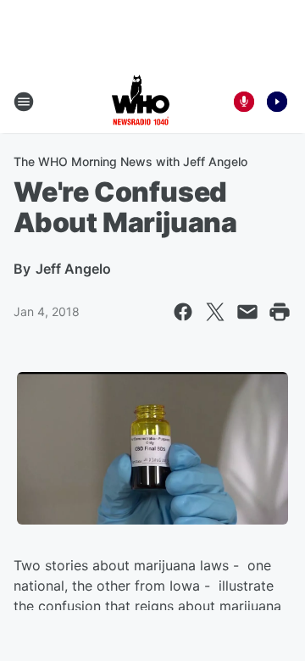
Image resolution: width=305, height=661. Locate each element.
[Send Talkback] (244, 102)
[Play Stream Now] (277, 102)
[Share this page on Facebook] (183, 312)
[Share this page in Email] (247, 312)
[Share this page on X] (215, 312)
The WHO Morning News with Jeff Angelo (130, 161)
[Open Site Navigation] (24, 102)
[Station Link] (140, 102)
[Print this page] (279, 312)
